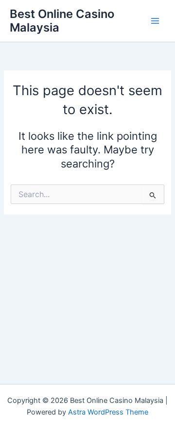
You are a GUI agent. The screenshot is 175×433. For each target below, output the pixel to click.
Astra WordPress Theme (108, 412)
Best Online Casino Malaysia (62, 20)
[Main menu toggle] (155, 21)
